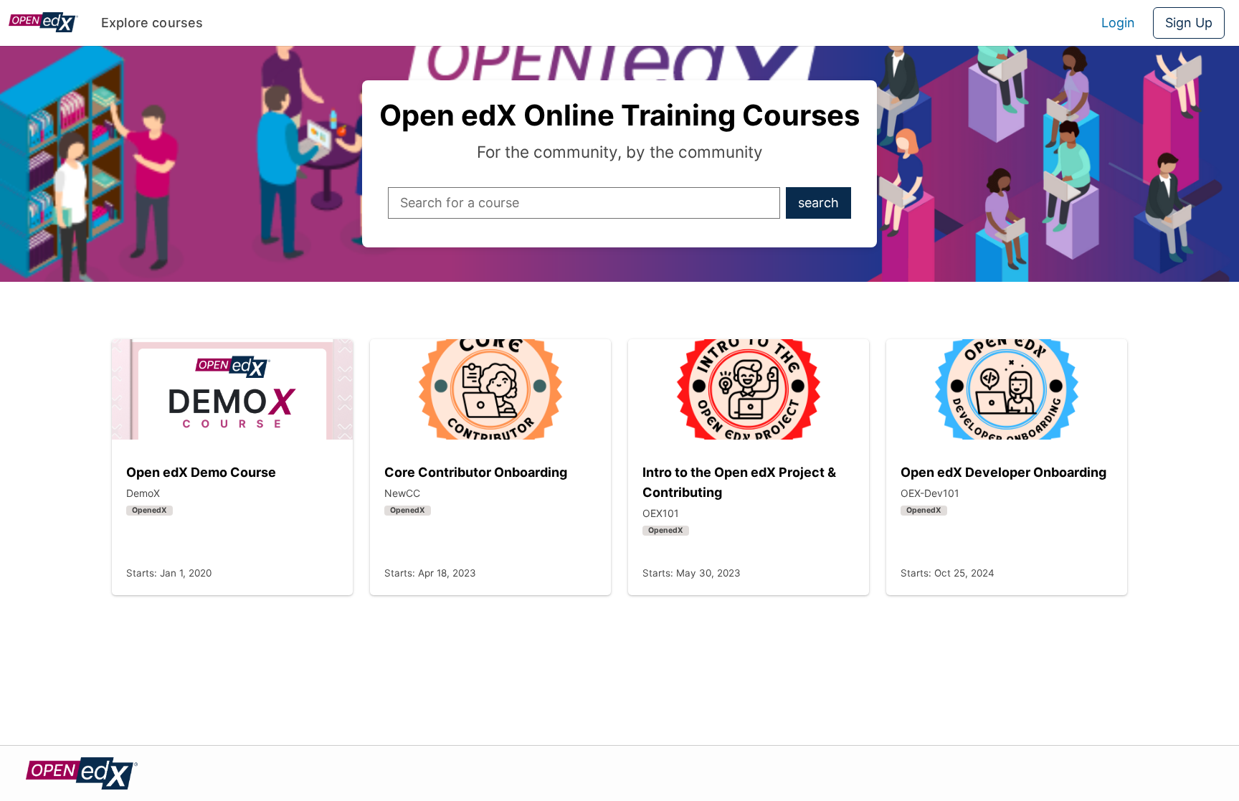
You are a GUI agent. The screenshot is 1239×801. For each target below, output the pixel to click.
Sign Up (1188, 22)
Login (1118, 22)
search (824, 206)
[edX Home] (82, 773)
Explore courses (152, 22)
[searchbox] (581, 203)
